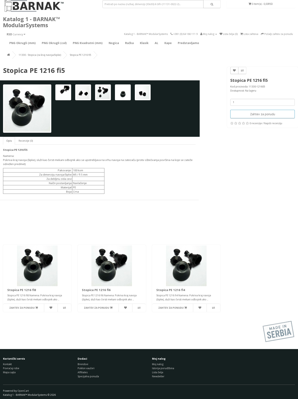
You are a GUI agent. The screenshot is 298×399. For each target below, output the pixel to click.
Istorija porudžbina (163, 368)
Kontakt (7, 364)
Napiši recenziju (273, 123)
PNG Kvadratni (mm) (88, 43)
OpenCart (23, 391)
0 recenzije (256, 123)
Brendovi (83, 364)
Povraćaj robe (11, 368)
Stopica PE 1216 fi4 (170, 290)
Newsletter (158, 376)
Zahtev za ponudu (262, 114)
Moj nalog (157, 364)
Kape (168, 43)
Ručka (129, 43)
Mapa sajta (9, 372)
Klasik (144, 43)
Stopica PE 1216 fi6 (96, 290)
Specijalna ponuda (88, 376)
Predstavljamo (188, 43)
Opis (9, 140)
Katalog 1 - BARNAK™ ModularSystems (31, 22)
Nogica (114, 43)
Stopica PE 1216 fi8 (21, 290)
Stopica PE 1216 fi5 (80, 55)
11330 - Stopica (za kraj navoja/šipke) (40, 55)
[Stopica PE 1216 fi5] (27, 108)
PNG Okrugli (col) (54, 43)
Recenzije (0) (26, 140)
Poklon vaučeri (86, 368)
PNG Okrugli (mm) (22, 43)
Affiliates (83, 372)
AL (156, 43)
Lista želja (157, 372)
